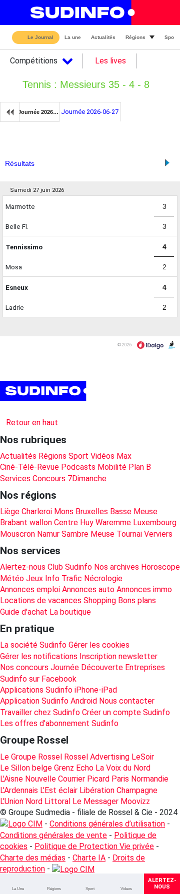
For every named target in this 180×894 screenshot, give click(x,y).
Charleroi (37, 511)
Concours (49, 478)
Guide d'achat (24, 612)
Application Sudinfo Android (48, 701)
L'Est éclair (59, 790)
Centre (66, 522)
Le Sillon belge (26, 768)
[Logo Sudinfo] (79, 12)
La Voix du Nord (123, 768)
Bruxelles (92, 511)
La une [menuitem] (72, 37)
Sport (78, 456)
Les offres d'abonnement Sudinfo (59, 723)
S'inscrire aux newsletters (54, 409)
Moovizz (135, 801)
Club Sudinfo (70, 567)
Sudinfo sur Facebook (38, 679)
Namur (48, 534)
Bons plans (137, 600)
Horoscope (160, 567)
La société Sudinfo (33, 645)
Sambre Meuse (88, 534)
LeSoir (143, 757)
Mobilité (112, 467)
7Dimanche (87, 478)
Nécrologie (103, 578)
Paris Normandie (140, 779)
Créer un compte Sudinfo (126, 712)
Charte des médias (33, 858)
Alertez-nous (23, 567)
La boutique (70, 612)
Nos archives (116, 567)
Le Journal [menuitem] (41, 37)
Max (124, 456)
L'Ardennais (19, 790)
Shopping (100, 600)
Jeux (34, 578)
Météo (12, 578)
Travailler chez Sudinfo (40, 712)
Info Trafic (63, 578)
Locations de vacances (41, 600)
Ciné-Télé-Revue (29, 467)
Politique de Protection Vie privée (94, 846)
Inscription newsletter (119, 656)
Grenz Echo (74, 768)
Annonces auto (88, 589)
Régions (52, 456)
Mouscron (17, 534)
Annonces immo (144, 589)
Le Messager (95, 801)
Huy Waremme (105, 522)
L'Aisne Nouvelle (28, 779)
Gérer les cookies (99, 645)
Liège (10, 511)
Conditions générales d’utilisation (107, 824)
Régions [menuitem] (136, 37)
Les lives (110, 60)
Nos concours (24, 667)
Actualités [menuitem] (103, 37)
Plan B (139, 467)
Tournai (129, 534)
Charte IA (89, 858)
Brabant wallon (26, 522)
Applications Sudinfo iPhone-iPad (58, 690)
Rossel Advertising (97, 757)
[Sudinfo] (44, 391)
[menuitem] (18, 884)
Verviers (158, 534)
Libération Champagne (119, 790)
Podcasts (78, 467)
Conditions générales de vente (53, 835)
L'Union (12, 801)
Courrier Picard (84, 779)
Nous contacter (126, 701)
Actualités (18, 456)
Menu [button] (15, 12)
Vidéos (102, 456)
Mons (64, 511)
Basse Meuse (134, 511)
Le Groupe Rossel (31, 757)
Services (15, 478)
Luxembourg (154, 522)
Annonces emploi (30, 589)
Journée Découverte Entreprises (107, 667)
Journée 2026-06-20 (39, 112)
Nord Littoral (48, 801)
